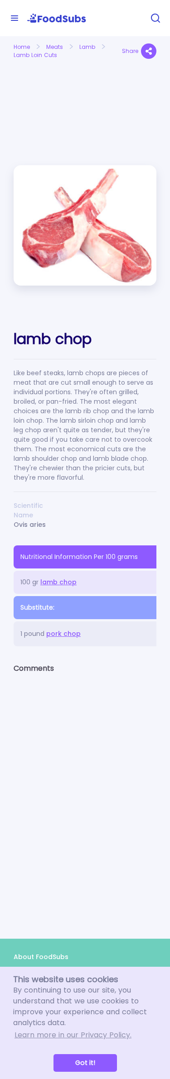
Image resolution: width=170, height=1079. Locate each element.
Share (130, 51)
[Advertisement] (46, 94)
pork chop (63, 633)
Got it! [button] (85, 1062)
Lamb (87, 47)
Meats (54, 47)
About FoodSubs (41, 956)
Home (22, 47)
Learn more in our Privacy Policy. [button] (73, 1035)
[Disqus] (85, 798)
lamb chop (58, 582)
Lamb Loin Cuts (35, 55)
